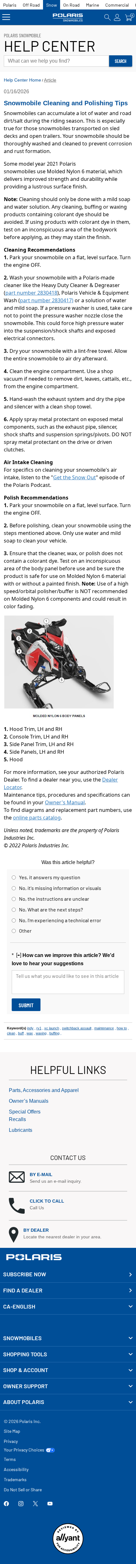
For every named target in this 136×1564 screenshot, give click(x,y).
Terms (10, 1459)
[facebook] (6, 1504)
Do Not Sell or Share (23, 1489)
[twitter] (35, 1504)
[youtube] (50, 1504)
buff (21, 1033)
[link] (68, 1338)
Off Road (31, 5)
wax (30, 1033)
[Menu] (6, 17)
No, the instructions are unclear (54, 899)
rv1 (38, 1028)
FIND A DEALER (22, 1290)
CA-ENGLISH (19, 1306)
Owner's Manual (65, 802)
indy (30, 1028)
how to (122, 1028)
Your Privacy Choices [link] (24, 1449)
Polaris (9, 5)
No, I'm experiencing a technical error (60, 920)
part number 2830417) (46, 300)
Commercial (117, 5)
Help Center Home (22, 80)
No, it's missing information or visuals (60, 888)
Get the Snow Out (74, 477)
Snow (51, 5)
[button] (68, 1178)
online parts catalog (37, 817)
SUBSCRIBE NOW (24, 1274)
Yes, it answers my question (49, 877)
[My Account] (117, 17)
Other (25, 931)
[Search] (107, 17)
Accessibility (16, 1469)
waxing (41, 1033)
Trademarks (15, 1479)
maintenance (104, 1028)
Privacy (11, 1441)
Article (50, 80)
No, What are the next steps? (51, 909)
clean (11, 1033)
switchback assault (76, 1028)
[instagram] (20, 1504)
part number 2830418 (31, 292)
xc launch (51, 1028)
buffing (54, 1033)
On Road (71, 5)
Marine (92, 5)
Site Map (12, 1431)
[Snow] (68, 17)
